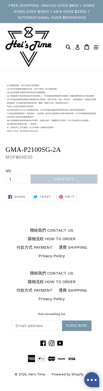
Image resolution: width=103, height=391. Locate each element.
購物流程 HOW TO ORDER (52, 238)
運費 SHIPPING (73, 247)
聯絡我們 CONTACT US (51, 230)
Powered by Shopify (68, 374)
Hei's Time (36, 374)
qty (8, 170)
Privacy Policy (51, 255)
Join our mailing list (51, 314)
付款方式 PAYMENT (34, 247)
